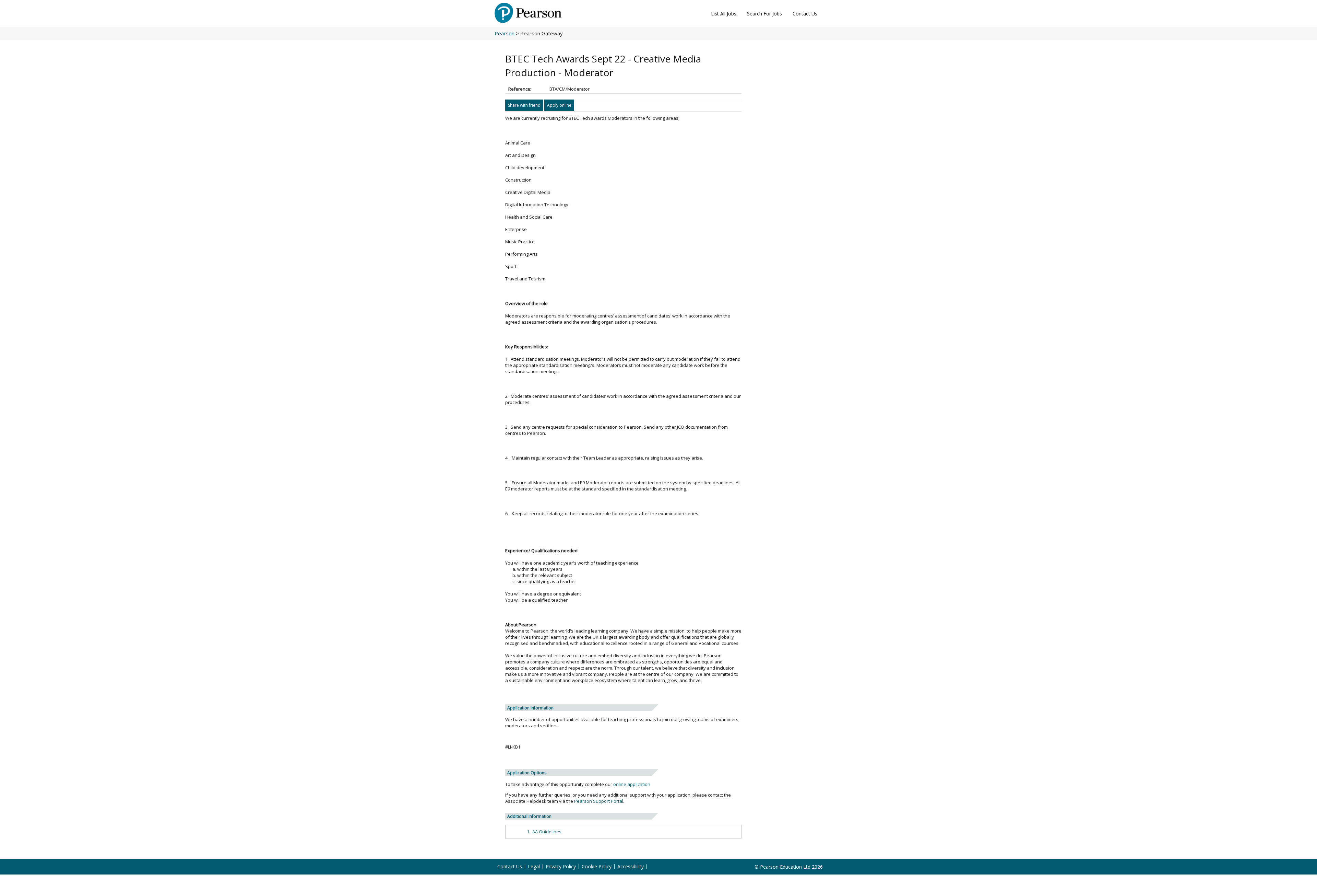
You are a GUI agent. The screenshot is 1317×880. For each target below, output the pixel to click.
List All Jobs (723, 13)
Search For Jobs (764, 13)
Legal (534, 866)
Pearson (504, 33)
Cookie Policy (597, 866)
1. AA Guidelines (544, 832)
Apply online (559, 105)
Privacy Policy (561, 866)
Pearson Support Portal (598, 801)
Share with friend (524, 105)
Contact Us (805, 13)
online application (631, 784)
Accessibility (630, 866)
